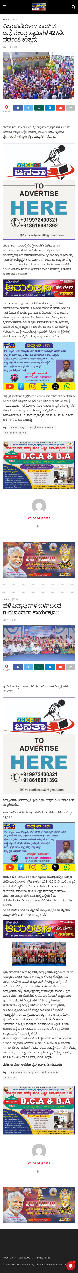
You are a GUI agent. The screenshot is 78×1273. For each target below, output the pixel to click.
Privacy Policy (43, 1257)
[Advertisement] (39, 119)
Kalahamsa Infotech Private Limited (52, 1264)
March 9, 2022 (10, 47)
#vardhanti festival (16, 432)
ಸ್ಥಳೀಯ (15, 19)
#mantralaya (18, 427)
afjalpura (10, 1077)
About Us (8, 1257)
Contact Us (24, 1257)
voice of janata (39, 518)
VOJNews (16, 1264)
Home (6, 19)
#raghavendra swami (42, 427)
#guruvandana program (24, 1072)
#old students (50, 1072)
